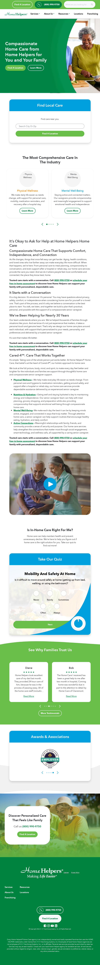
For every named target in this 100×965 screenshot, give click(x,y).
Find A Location (22, 4)
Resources (63, 14)
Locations (78, 14)
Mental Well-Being (23, 410)
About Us (48, 14)
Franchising (92, 14)
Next (50, 624)
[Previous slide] (43, 224)
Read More (31, 696)
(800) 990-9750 (62, 280)
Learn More (36, 68)
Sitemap (66, 872)
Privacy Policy (75, 872)
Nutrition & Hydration (25, 394)
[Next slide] (57, 224)
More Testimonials (50, 713)
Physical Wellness (23, 380)
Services (34, 14)
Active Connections (23, 423)
